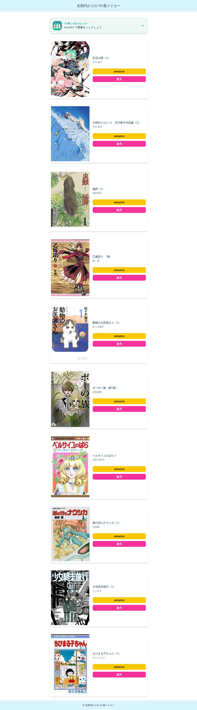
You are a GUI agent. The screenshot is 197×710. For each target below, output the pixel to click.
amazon (119, 71)
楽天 (119, 79)
